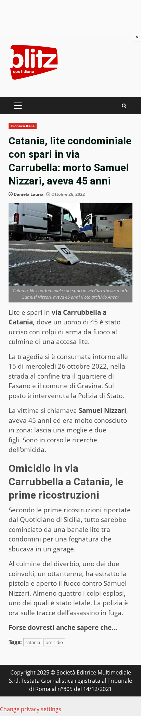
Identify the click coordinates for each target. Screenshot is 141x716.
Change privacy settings (30, 709)
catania (32, 642)
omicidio (54, 642)
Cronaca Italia (23, 125)
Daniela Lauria (28, 194)
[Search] (124, 105)
